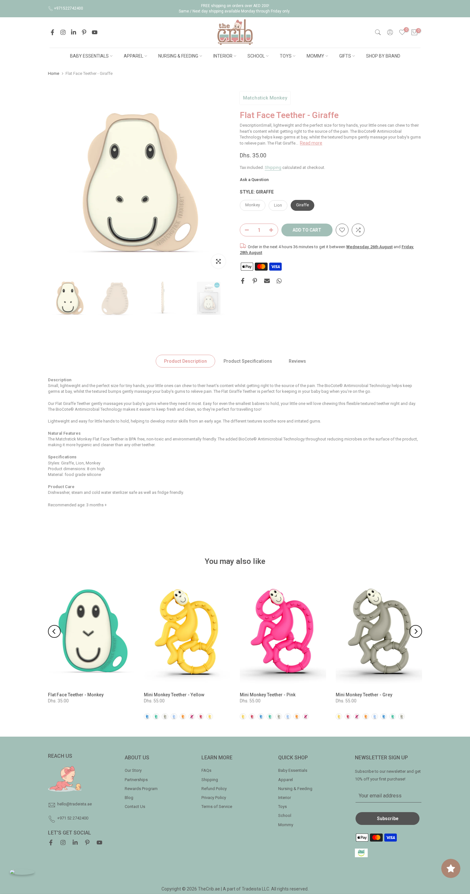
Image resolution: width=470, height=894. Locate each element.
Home (53, 73)
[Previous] (54, 631)
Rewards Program (141, 788)
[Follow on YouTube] (95, 32)
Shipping (273, 167)
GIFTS (345, 56)
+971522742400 (68, 8)
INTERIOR (222, 56)
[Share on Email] (267, 281)
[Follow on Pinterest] (84, 32)
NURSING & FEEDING (178, 56)
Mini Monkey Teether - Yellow (174, 694)
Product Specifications (247, 360)
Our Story (133, 770)
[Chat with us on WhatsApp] (22, 872)
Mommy (285, 824)
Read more (311, 142)
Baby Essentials (292, 770)
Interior (284, 797)
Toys (282, 806)
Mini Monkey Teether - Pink (267, 694)
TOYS (286, 56)
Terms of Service (216, 806)
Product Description (185, 360)
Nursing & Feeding (295, 788)
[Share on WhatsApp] (279, 281)
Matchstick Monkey (265, 98)
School (284, 815)
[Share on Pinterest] (255, 281)
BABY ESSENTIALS (89, 56)
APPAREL (133, 56)
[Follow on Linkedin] (73, 32)
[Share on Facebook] (243, 281)
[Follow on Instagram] (63, 32)
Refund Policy (214, 788)
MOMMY (315, 56)
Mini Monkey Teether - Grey (364, 694)
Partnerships (136, 779)
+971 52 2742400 (72, 818)
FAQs (206, 770)
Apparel (285, 779)
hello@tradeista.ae (74, 804)
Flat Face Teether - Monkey (76, 694)
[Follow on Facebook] (52, 32)
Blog (129, 797)
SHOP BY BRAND (383, 56)
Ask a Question (254, 179)
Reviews (297, 360)
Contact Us (135, 806)
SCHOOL (256, 56)
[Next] (415, 631)
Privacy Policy (213, 797)
